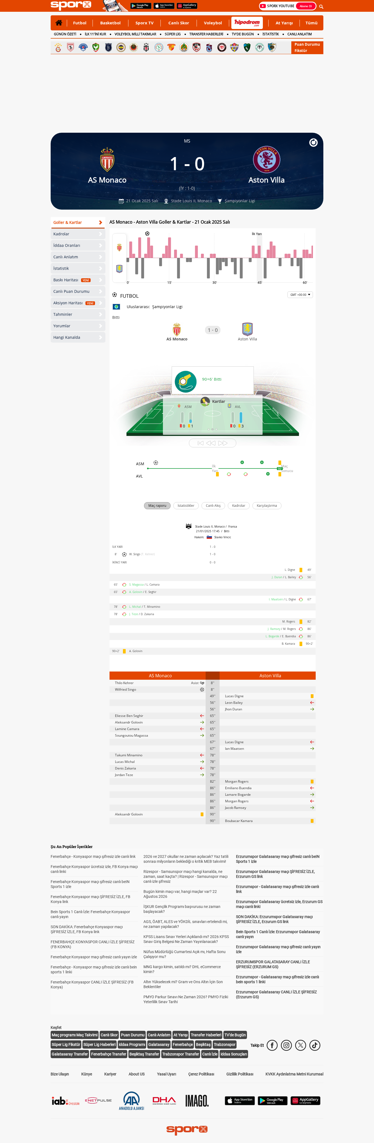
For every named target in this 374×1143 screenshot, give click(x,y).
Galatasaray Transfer (70, 1054)
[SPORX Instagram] (286, 1045)
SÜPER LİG (173, 34)
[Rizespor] (158, 47)
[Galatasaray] (58, 47)
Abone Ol (306, 6)
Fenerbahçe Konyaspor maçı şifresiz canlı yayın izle (94, 957)
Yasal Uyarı (166, 1074)
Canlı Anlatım (65, 256)
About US (137, 1074)
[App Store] (240, 1103)
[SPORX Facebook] (272, 1045)
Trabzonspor (224, 1044)
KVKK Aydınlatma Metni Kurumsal (294, 1074)
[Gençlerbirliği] (133, 47)
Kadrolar (61, 233)
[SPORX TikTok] (315, 1045)
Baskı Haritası (71, 279)
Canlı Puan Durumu (71, 291)
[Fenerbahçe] (121, 47)
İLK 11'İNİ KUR (95, 34)
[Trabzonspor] (209, 47)
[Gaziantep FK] (196, 47)
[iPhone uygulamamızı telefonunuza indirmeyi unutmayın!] (162, 8)
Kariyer (110, 1074)
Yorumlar (61, 325)
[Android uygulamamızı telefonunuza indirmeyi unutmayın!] (139, 8)
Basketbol (110, 22)
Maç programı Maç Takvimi (74, 1035)
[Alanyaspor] (184, 47)
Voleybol (213, 22)
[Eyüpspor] (234, 47)
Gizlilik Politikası (239, 1074)
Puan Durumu (307, 44)
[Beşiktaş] (146, 47)
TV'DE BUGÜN (243, 34)
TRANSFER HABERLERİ (206, 34)
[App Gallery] (305, 1103)
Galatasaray (158, 1044)
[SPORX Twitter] (301, 1045)
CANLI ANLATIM (299, 34)
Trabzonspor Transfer (180, 1054)
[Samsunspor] (70, 47)
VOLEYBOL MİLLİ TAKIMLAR (135, 34)
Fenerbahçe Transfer (108, 1054)
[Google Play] (273, 1103)
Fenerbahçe (183, 1044)
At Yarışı (284, 22)
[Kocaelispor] (247, 47)
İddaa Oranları (66, 245)
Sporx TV (145, 22)
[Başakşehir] (108, 47)
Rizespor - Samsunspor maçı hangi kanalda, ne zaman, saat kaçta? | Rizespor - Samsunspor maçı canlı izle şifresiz (185, 876)
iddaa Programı (132, 1044)
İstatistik (61, 268)
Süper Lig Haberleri (100, 1044)
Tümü (312, 22)
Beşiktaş (203, 1044)
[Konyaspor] (259, 47)
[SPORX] (187, 1130)
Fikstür (301, 50)
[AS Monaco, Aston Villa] (119, 258)
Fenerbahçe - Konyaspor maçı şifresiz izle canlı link (93, 856)
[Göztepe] (171, 47)
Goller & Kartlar (67, 222)
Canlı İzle (209, 1054)
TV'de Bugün (235, 1035)
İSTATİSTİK (271, 34)
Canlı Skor (178, 22)
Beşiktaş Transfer (144, 1054)
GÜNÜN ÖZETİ (65, 34)
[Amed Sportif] (95, 47)
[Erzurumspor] (272, 47)
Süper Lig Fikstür (66, 1044)
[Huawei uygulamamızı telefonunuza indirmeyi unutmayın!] (185, 8)
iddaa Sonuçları (234, 1054)
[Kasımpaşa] (83, 47)
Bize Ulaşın (60, 1074)
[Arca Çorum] (221, 47)
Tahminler (62, 314)
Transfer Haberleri (206, 1035)
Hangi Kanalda (66, 337)
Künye (86, 1074)
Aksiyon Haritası (73, 302)
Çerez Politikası (201, 1074)
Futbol (80, 22)
